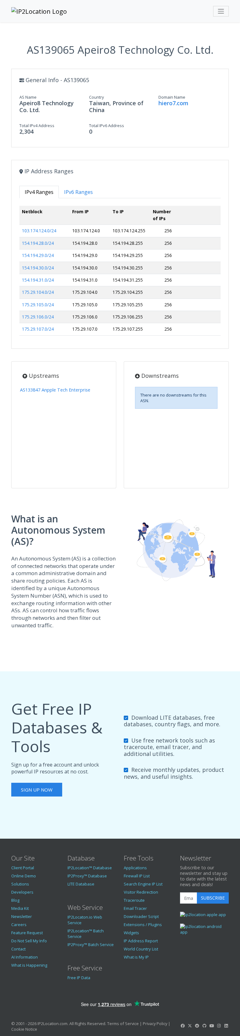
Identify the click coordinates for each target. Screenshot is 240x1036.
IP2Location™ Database (90, 868)
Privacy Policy (155, 1023)
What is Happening (29, 965)
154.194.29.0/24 (38, 255)
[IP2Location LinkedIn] (226, 1026)
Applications (135, 868)
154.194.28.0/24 (38, 243)
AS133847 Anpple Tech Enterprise (55, 390)
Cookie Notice (24, 1029)
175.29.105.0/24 (38, 305)
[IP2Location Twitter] (189, 1026)
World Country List (141, 949)
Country (96, 97)
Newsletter (21, 916)
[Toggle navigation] (221, 11)
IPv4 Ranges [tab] (39, 192)
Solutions (20, 884)
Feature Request (27, 932)
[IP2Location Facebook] (182, 1026)
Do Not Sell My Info (29, 941)
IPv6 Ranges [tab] (78, 192)
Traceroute (134, 900)
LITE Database (81, 884)
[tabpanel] (120, 273)
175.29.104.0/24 (38, 292)
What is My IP (136, 957)
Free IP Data (79, 977)
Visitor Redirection (141, 892)
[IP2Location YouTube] (211, 1026)
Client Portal (22, 868)
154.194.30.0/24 (38, 268)
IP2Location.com (53, 1023)
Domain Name (171, 97)
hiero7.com (173, 103)
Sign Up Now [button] (36, 790)
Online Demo (23, 876)
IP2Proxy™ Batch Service (91, 944)
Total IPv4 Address (36, 125)
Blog (15, 900)
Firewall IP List (137, 876)
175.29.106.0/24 (38, 317)
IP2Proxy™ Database (87, 876)
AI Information (24, 957)
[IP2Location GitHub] (204, 1026)
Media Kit (20, 908)
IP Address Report (141, 941)
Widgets (131, 932)
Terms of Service (123, 1023)
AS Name (28, 97)
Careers (19, 924)
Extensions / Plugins (143, 924)
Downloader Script (141, 916)
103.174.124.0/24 (39, 231)
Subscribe (213, 898)
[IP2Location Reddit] (197, 1026)
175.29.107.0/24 (38, 329)
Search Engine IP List (143, 884)
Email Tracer (135, 908)
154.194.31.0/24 (38, 280)
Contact (18, 949)
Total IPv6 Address (106, 125)
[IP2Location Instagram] (218, 1026)
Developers (22, 892)
